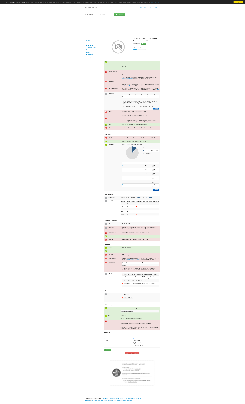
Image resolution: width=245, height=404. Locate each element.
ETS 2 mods (113, 400)
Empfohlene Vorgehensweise (140, 342)
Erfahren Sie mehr (155, 2)
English (123, 184)
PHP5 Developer (105, 398)
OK (238, 2)
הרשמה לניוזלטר (125, 181)
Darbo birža (93, 400)
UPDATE (144, 43)
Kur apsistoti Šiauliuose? (122, 400)
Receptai (98, 400)
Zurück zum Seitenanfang (92, 38)
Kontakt (151, 7)
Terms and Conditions (130, 398)
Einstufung (146, 7)
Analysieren (119, 14)
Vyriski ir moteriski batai (105, 400)
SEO (135, 343)
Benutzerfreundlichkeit (92, 47)
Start (141, 7)
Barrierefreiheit (137, 340)
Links (88, 42)
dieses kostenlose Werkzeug (127, 78)
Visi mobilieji (87, 400)
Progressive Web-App (138, 345)
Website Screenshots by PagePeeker (117, 398)
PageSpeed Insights (91, 57)
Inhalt (88, 40)
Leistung (135, 339)
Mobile (88, 52)
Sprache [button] (156, 7)
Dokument (89, 50)
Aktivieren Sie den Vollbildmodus (132, 353)
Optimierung (90, 54)
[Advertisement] (122, 27)
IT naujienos (129, 400)
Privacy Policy (138, 398)
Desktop (107, 339)
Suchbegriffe (90, 45)
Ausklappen (156, 108)
